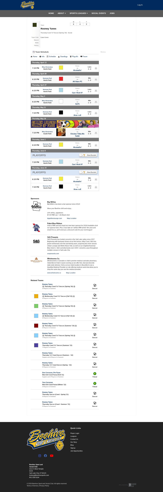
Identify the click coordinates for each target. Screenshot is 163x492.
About (61, 13)
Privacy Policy (44, 486)
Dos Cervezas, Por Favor (51, 373)
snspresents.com (53, 253)
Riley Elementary (47, 67)
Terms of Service (32, 486)
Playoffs (75, 56)
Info (43, 56)
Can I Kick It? (77, 93)
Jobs (112, 13)
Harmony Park (47, 78)
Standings (64, 56)
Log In (140, 5)
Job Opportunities (76, 451)
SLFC (77, 104)
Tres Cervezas (47, 382)
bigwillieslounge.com (54, 218)
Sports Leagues (78, 13)
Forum (85, 56)
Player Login (74, 433)
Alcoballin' (77, 70)
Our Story (73, 442)
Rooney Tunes (47, 284)
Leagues (73, 436)
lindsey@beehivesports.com (39, 475)
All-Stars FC (77, 81)
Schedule (52, 56)
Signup (72, 448)
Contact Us (74, 439)
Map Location (71, 218)
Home (51, 13)
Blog (72, 445)
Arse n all (77, 115)
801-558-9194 (34, 477)
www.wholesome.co (54, 273)
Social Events (99, 13)
